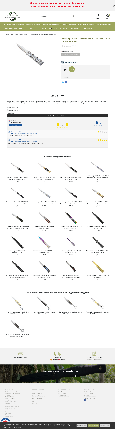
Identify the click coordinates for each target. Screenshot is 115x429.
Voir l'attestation (15, 125)
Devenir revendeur (36, 403)
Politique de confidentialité (38, 392)
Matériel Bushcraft (104, 24)
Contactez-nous (36, 400)
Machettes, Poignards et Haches (54, 24)
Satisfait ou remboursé (63, 396)
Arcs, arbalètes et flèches (11, 403)
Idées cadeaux (87, 28)
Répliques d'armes (10, 408)
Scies (55, 28)
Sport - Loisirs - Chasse (86, 24)
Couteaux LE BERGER (10, 405)
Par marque (75, 28)
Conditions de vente (37, 393)
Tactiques (72, 24)
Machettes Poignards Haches (12, 393)
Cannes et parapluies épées (12, 406)
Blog (33, 401)
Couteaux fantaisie (33, 24)
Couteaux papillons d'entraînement (48, 34)
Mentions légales (36, 395)
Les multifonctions (44, 28)
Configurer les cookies (89, 398)
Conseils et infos (62, 392)
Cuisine (31, 28)
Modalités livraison (62, 395)
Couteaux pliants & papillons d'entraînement (26, 34)
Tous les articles (9, 34)
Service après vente (37, 398)
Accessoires (64, 28)
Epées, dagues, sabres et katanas (15, 28)
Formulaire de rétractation (38, 396)
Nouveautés (8, 413)
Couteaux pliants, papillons (14, 24)
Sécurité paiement (62, 393)
